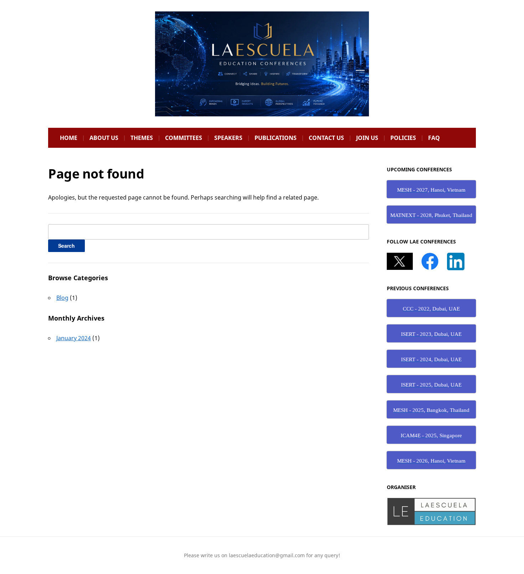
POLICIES (403, 138)
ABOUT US (103, 138)
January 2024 (73, 338)
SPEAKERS (228, 138)
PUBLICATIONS (276, 138)
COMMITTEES (183, 138)
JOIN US (367, 138)
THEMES (141, 138)
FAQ (434, 138)
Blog (62, 298)
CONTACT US (326, 138)
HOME (68, 138)
